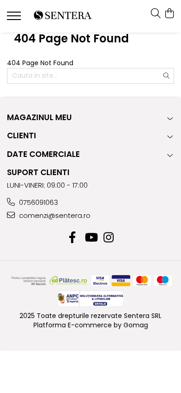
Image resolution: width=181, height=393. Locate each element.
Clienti (21, 135)
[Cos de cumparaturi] (169, 14)
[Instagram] (109, 238)
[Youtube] (91, 238)
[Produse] (15, 19)
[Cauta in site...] (156, 14)
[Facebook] (73, 238)
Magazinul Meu (39, 117)
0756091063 (37, 202)
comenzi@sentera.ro (53, 215)
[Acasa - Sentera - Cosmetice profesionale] (63, 16)
